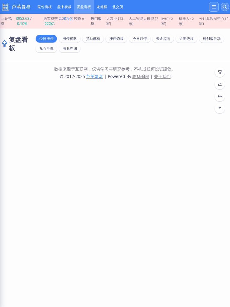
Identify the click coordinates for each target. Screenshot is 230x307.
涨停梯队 (70, 38)
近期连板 (186, 38)
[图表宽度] (220, 96)
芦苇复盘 (94, 76)
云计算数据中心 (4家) (214, 21)
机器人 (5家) (186, 21)
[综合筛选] (220, 72)
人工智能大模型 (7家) (143, 21)
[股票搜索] (225, 7)
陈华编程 (140, 76)
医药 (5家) (167, 21)
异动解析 (93, 38)
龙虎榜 (101, 6)
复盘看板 (84, 6)
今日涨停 (46, 38)
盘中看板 (64, 6)
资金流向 (163, 38)
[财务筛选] (220, 84)
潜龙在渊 (70, 48)
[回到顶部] (220, 108)
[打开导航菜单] (214, 7)
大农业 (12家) (114, 21)
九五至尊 (46, 48)
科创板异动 (212, 38)
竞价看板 (44, 6)
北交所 (117, 6)
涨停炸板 (116, 38)
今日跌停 (140, 38)
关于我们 (162, 76)
